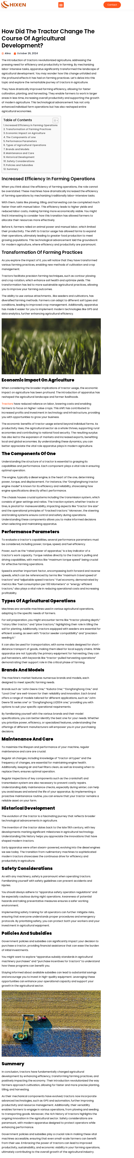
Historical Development (20, 157)
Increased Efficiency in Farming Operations (31, 125)
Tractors (8, 404)
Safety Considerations (20, 161)
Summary (12, 169)
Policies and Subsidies (19, 165)
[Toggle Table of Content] (54, 120)
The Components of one (21, 137)
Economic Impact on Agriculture (25, 133)
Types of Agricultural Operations (26, 145)
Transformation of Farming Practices (28, 129)
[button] (61, 5)
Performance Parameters (21, 141)
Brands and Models (17, 149)
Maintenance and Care (20, 153)
